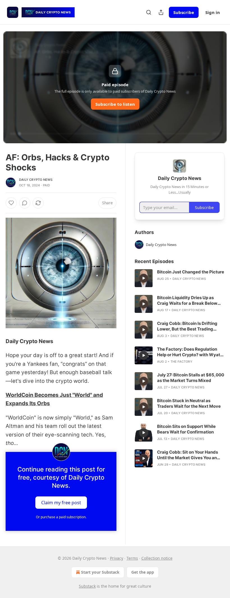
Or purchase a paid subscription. (61, 517)
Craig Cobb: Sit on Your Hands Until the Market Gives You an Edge (187, 455)
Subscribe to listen (115, 104)
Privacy (116, 558)
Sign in (212, 12)
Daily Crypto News (35, 180)
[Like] (11, 202)
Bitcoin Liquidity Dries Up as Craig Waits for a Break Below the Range (187, 300)
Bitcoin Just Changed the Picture (190, 272)
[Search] (148, 12)
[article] (179, 278)
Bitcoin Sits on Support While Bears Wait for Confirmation (186, 429)
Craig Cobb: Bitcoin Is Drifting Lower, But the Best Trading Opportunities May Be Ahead (187, 326)
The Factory (181, 362)
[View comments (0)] (24, 202)
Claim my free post (61, 502)
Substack (87, 586)
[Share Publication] (161, 12)
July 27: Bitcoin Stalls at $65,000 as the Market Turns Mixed (190, 377)
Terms (132, 558)
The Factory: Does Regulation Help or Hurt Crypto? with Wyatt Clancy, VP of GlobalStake (189, 352)
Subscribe (183, 12)
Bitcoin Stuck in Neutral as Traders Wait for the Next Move (189, 403)
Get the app (142, 572)
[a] (143, 278)
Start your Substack (100, 572)
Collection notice (157, 558)
